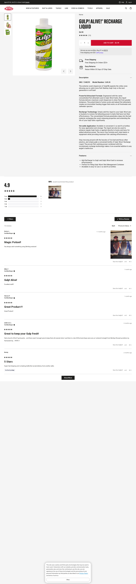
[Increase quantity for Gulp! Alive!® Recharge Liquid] (88, 43)
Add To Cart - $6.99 (111, 43)
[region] (55, 192)
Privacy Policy (83, 573)
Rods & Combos (78, 8)
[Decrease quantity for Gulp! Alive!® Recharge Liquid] (81, 43)
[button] (63, 71)
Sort (113, 226)
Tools (90, 8)
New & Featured (32, 8)
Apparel (99, 8)
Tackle (58, 8)
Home (81, 14)
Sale (108, 8)
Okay (68, 579)
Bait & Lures (47, 8)
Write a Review (125, 219)
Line (66, 8)
